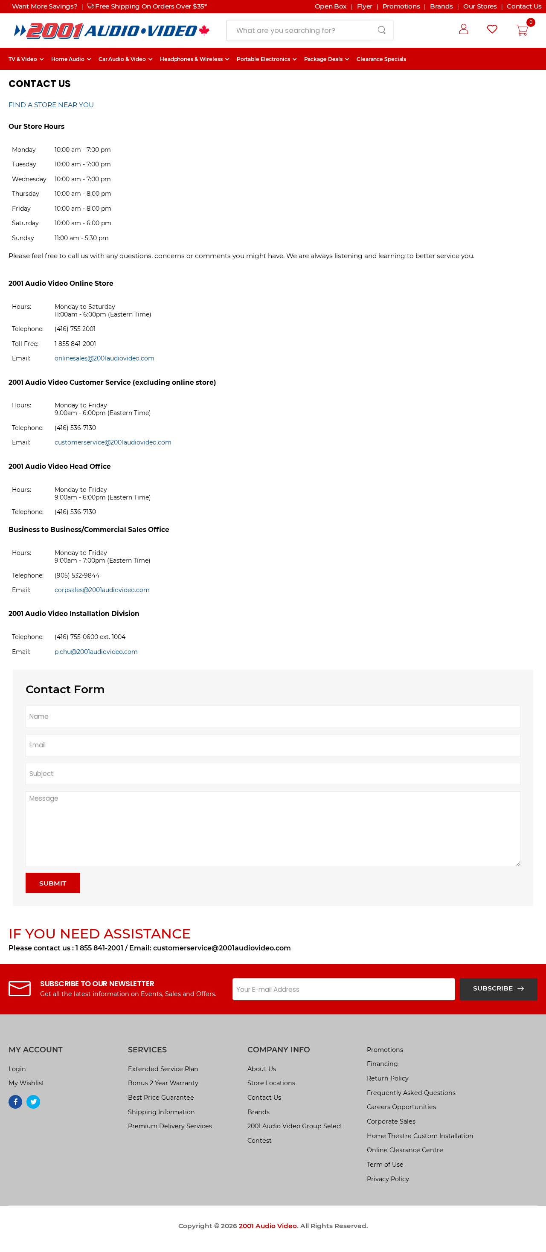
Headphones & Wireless (191, 59)
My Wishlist (26, 1083)
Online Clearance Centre (405, 1150)
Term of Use (385, 1164)
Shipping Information (161, 1112)
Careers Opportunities (401, 1107)
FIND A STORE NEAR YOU (51, 105)
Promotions (385, 1050)
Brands (258, 1112)
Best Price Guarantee (161, 1097)
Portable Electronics (263, 59)
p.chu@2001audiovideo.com (96, 652)
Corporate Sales (391, 1121)
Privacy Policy (388, 1179)
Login (17, 1069)
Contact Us (264, 1097)
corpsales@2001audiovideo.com (102, 590)
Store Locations (271, 1083)
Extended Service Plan (163, 1069)
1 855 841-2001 (99, 948)
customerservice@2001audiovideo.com (113, 442)
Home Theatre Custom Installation (420, 1136)
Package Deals (323, 59)
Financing (382, 1064)
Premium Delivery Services (170, 1126)
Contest (259, 1141)
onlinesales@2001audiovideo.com (104, 358)
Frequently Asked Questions (411, 1093)
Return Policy (388, 1078)
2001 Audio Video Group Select (295, 1126)
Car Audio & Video (122, 59)
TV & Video (23, 59)
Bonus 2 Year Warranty (163, 1083)
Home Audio (67, 59)
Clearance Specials (381, 59)
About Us (261, 1069)
